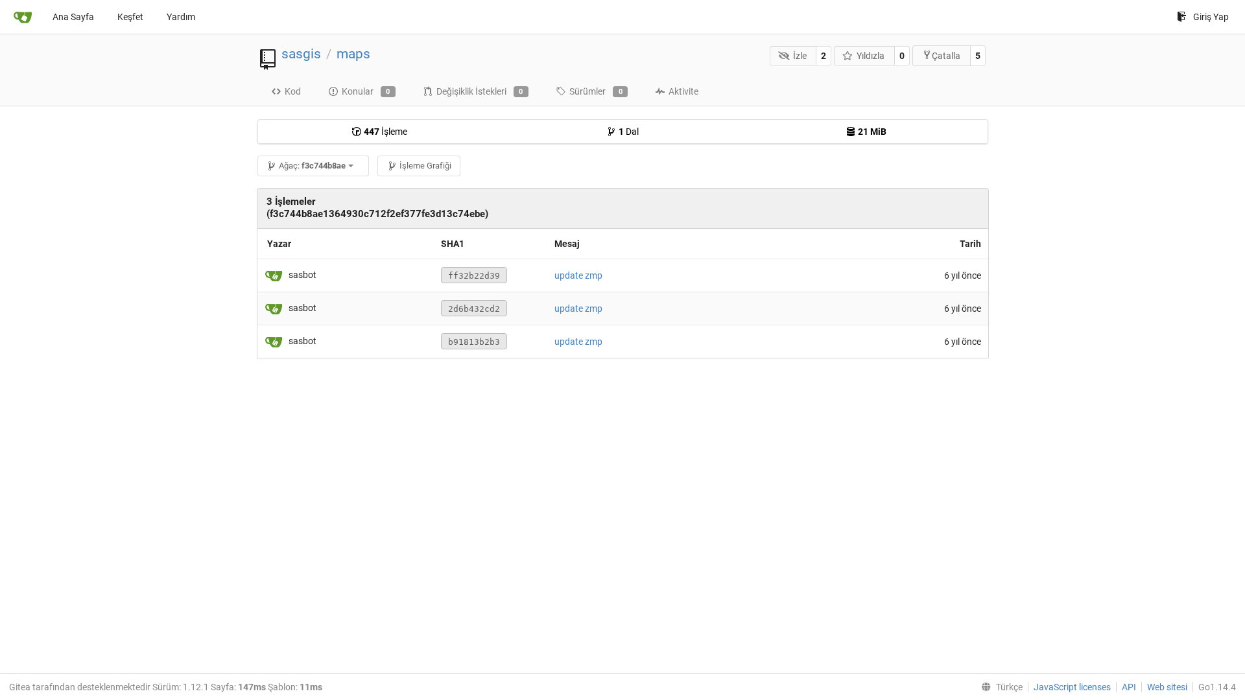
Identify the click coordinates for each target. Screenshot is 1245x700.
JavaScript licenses (1072, 687)
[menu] (999, 687)
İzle (800, 56)
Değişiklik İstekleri (479, 91)
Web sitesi (1167, 687)
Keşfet (130, 17)
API (1129, 687)
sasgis (301, 54)
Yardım (181, 17)
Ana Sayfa (73, 17)
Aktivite (683, 91)
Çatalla (946, 56)
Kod (293, 91)
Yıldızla (870, 56)
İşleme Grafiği (425, 165)
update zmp (578, 275)
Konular (366, 91)
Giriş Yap (1211, 17)
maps (353, 54)
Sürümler (595, 91)
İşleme (385, 131)
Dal (629, 131)
